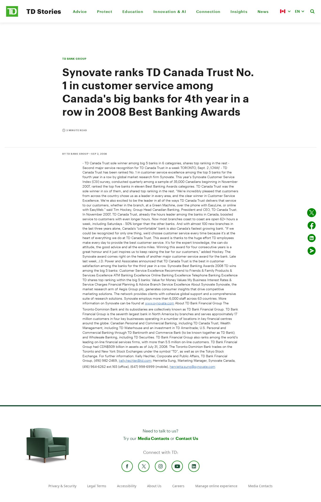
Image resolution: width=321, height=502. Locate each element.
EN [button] (297, 11)
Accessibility (126, 486)
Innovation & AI (169, 11)
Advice (80, 11)
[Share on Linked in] (311, 238)
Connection (208, 11)
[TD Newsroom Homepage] (12, 15)
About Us (154, 486)
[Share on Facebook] (311, 225)
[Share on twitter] (311, 212)
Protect (104, 11)
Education (132, 11)
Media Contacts (153, 438)
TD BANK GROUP (74, 58)
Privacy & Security (62, 486)
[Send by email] (311, 250)
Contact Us (187, 438)
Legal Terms (96, 486)
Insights (239, 11)
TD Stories (43, 11)
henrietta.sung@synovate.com (192, 367)
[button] (285, 11)
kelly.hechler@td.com (135, 360)
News (263, 11)
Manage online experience (216, 486)
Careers (178, 486)
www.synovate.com (159, 303)
